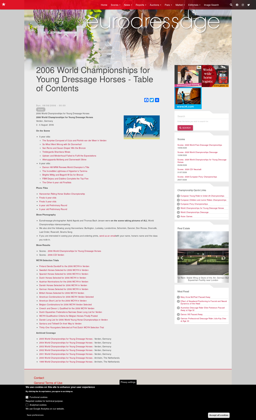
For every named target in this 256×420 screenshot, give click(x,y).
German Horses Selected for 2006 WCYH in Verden (63, 289)
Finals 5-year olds (47, 201)
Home (104, 5)
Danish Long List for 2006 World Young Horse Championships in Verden (73, 319)
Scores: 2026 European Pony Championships (197, 176)
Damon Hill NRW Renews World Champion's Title (65, 167)
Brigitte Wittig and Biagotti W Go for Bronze (62, 174)
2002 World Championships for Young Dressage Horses (65, 350)
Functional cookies (38, 397)
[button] (181, 257)
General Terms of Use (48, 383)
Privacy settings (128, 382)
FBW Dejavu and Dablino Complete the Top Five (65, 178)
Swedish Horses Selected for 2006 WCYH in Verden (64, 270)
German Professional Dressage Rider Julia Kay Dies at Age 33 (203, 319)
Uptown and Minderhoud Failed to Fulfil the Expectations (69, 155)
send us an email (107, 235)
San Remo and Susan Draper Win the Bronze (64, 147)
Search (186, 127)
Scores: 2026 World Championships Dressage (197, 152)
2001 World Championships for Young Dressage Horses (65, 353)
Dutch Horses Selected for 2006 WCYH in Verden (62, 277)
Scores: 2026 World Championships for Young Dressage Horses (201, 160)
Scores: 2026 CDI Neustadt (189, 169)
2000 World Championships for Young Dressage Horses (65, 357)
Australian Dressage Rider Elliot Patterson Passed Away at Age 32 (203, 309)
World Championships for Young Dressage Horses (202, 208)
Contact (39, 378)
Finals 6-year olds (47, 197)
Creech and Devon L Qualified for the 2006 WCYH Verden (66, 308)
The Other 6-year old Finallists (56, 182)
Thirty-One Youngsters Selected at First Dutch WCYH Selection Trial (71, 327)
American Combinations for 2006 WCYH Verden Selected (66, 296)
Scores (115, 5)
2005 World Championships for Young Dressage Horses (65, 338)
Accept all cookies (218, 415)
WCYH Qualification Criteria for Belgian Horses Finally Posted (68, 315)
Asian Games (186, 216)
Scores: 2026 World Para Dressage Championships (199, 144)
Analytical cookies (38, 404)
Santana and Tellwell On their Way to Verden (60, 323)
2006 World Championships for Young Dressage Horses (74, 250)
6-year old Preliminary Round (53, 205)
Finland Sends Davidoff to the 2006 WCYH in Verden (64, 266)
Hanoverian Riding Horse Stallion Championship (62, 193)
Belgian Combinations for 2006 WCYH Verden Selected (65, 304)
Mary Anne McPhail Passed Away (195, 297)
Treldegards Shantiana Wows (56, 151)
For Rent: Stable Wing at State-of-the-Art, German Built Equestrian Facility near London (203, 279)
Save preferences (35, 415)
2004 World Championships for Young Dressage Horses (65, 342)
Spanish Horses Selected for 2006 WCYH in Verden (63, 273)
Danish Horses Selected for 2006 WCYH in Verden (63, 285)
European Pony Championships (194, 203)
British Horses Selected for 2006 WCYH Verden (61, 292)
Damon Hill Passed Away (192, 314)
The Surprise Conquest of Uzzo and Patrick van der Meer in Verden (74, 140)
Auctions (155, 5)
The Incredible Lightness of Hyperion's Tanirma (64, 171)
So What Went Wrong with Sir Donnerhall (61, 144)
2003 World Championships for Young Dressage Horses (65, 346)
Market (179, 5)
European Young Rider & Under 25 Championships (202, 195)
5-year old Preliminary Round (53, 209)
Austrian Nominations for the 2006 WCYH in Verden (63, 281)
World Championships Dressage (194, 212)
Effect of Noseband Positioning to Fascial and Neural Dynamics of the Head (204, 302)
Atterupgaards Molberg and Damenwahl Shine (64, 159)
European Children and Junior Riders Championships (203, 199)
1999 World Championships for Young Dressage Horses (65, 361)
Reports (140, 5)
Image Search (211, 5)
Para (168, 5)
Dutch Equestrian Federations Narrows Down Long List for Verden (70, 311)
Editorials (193, 5)
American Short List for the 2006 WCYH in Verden (63, 300)
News (127, 5)
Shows (41, 109)
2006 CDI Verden (56, 254)
